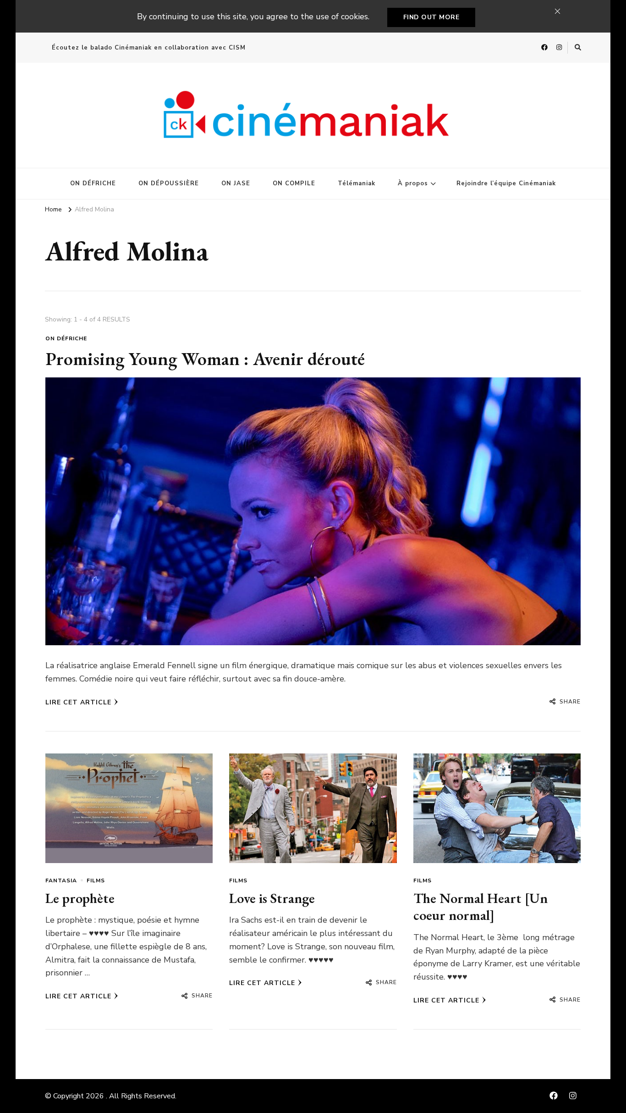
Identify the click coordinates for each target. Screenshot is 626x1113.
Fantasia (61, 880)
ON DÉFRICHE (93, 183)
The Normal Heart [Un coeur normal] (480, 907)
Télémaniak (356, 183)
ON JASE (235, 183)
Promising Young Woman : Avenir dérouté (205, 359)
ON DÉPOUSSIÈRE (168, 183)
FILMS (96, 880)
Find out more (431, 17)
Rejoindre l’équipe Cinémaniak (506, 183)
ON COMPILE (294, 183)
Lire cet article (78, 702)
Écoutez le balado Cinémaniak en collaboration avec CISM (149, 48)
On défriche (66, 338)
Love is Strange (272, 898)
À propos (413, 183)
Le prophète (80, 898)
